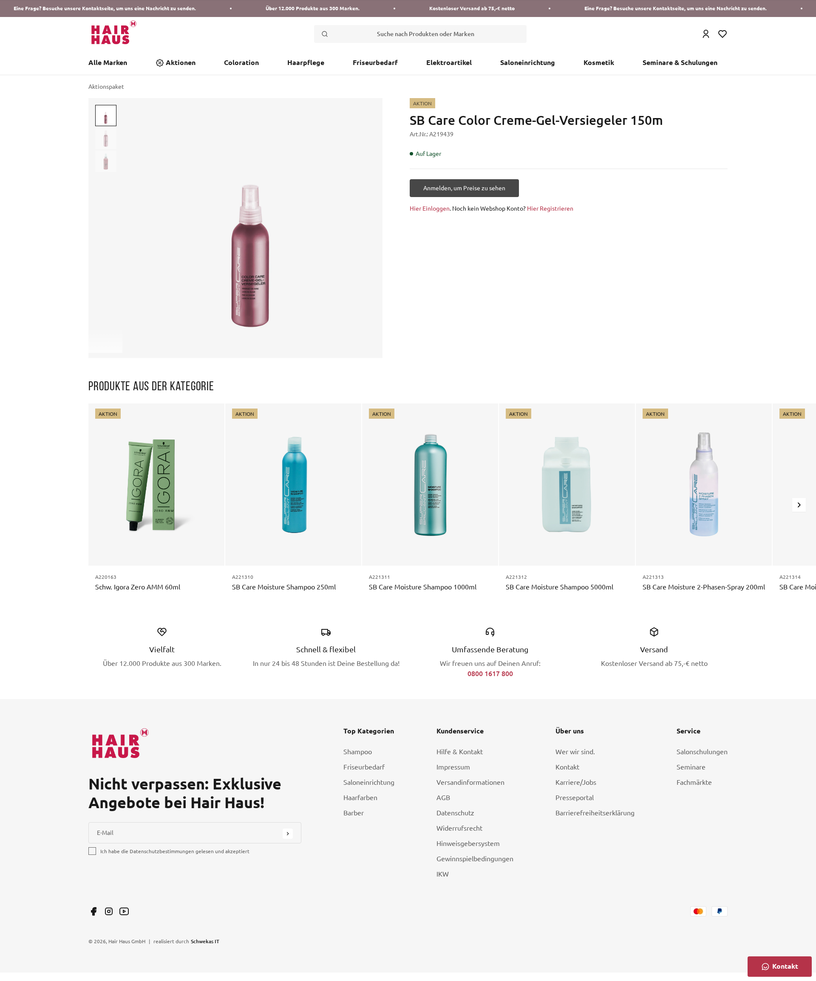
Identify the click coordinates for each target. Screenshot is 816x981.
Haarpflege (305, 63)
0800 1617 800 (490, 673)
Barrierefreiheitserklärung (595, 813)
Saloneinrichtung (527, 63)
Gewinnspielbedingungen (474, 859)
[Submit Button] (288, 834)
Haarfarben (360, 797)
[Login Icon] (706, 34)
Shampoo (357, 751)
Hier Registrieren (550, 208)
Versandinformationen (470, 782)
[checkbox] (92, 851)
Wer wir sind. (575, 751)
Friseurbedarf (375, 63)
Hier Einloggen (430, 208)
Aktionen (181, 63)
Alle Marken (107, 63)
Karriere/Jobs (575, 782)
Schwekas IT (205, 941)
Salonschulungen (702, 751)
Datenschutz (455, 813)
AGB (443, 797)
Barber (353, 813)
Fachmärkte (694, 782)
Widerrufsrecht (459, 828)
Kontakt (567, 767)
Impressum (453, 767)
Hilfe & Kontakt (459, 751)
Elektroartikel (449, 63)
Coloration (241, 63)
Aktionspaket (106, 86)
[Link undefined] (93, 911)
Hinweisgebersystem (468, 843)
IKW (442, 874)
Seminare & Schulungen (680, 63)
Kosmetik (599, 63)
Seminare (691, 767)
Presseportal (574, 797)
